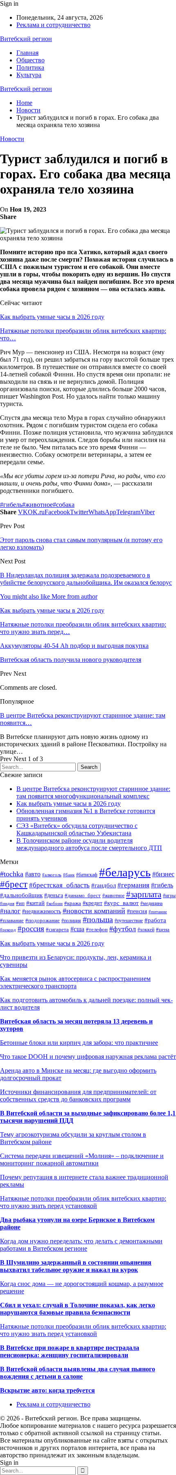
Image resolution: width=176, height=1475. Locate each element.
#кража (72, 903)
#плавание (12, 920)
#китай (35, 903)
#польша (98, 919)
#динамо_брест (83, 895)
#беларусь (125, 872)
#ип (20, 903)
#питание (158, 911)
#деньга (53, 895)
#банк (68, 874)
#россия (31, 928)
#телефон (97, 929)
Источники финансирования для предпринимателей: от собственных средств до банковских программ (78, 1095)
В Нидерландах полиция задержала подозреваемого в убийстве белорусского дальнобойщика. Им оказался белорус (86, 579)
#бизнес (163, 874)
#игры (169, 895)
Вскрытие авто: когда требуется (47, 1390)
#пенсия (137, 911)
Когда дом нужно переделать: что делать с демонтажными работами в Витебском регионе (81, 1245)
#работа (155, 920)
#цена (162, 929)
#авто (33, 874)
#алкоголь (51, 874)
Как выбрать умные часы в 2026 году (52, 316)
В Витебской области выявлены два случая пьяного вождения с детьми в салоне (77, 1373)
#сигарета (57, 929)
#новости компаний (94, 911)
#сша (77, 929)
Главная (27, 52)
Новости (12, 138)
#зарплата (143, 894)
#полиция (71, 920)
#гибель (11, 504)
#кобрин (54, 903)
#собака (63, 504)
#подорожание (42, 920)
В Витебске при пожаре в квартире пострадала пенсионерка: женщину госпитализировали (69, 1351)
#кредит (92, 903)
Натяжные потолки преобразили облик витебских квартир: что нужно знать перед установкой (83, 1202)
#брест (13, 884)
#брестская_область (59, 885)
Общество (30, 60)
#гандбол (103, 885)
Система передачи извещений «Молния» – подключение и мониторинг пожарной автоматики (82, 1159)
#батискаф (86, 874)
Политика (30, 67)
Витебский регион (26, 38)
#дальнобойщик (21, 895)
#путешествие (129, 920)
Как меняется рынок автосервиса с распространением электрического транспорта (75, 982)
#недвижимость (41, 911)
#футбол (122, 929)
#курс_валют (121, 903)
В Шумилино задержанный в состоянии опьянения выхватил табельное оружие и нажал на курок (75, 1266)
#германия (133, 885)
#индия (7, 903)
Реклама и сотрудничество (53, 24)
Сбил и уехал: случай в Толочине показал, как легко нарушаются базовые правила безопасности (77, 1309)
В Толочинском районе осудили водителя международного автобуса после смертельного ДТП (89, 844)
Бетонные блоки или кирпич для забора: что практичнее (79, 1042)
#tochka (11, 874)
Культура (28, 74)
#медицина (151, 903)
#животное (37, 504)
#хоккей (146, 929)
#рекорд (8, 929)
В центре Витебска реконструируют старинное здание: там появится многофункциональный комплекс (93, 792)
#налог (10, 911)
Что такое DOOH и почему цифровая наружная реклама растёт (88, 1056)
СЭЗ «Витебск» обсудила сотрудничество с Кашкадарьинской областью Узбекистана (77, 829)
